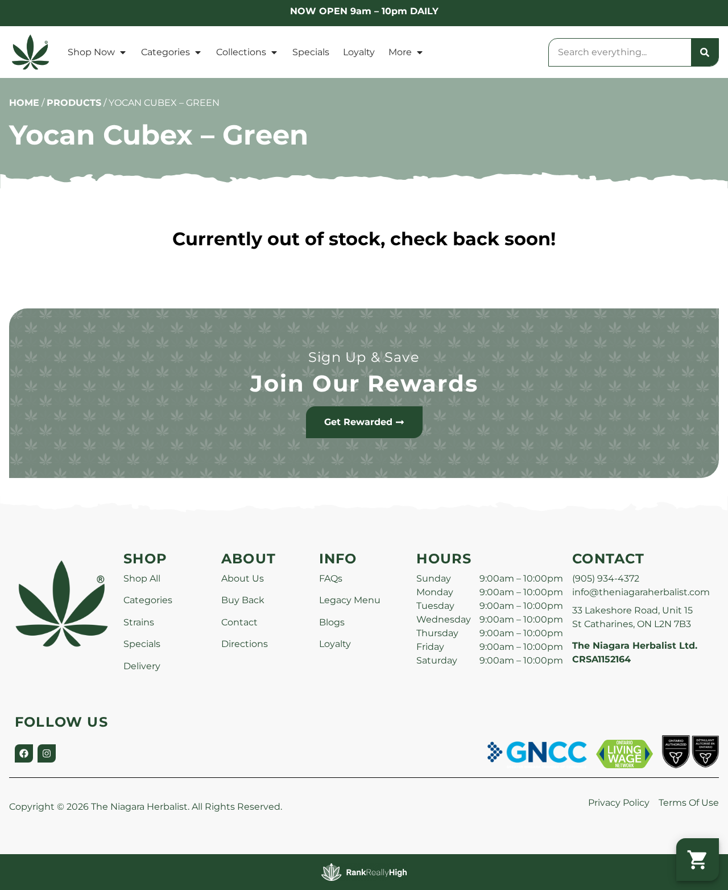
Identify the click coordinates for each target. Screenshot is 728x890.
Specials (310, 52)
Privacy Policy (619, 802)
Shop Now (91, 52)
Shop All (141, 578)
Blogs (332, 622)
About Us (242, 578)
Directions (244, 643)
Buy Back (242, 600)
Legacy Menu (349, 600)
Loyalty (359, 52)
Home (24, 102)
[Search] (704, 52)
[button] (697, 859)
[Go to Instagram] (47, 753)
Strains (138, 622)
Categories (165, 52)
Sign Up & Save (364, 357)
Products (74, 102)
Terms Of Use (689, 802)
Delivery (141, 666)
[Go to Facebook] (24, 753)
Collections (241, 52)
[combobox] (620, 52)
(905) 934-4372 (605, 578)
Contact (239, 622)
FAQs (330, 578)
